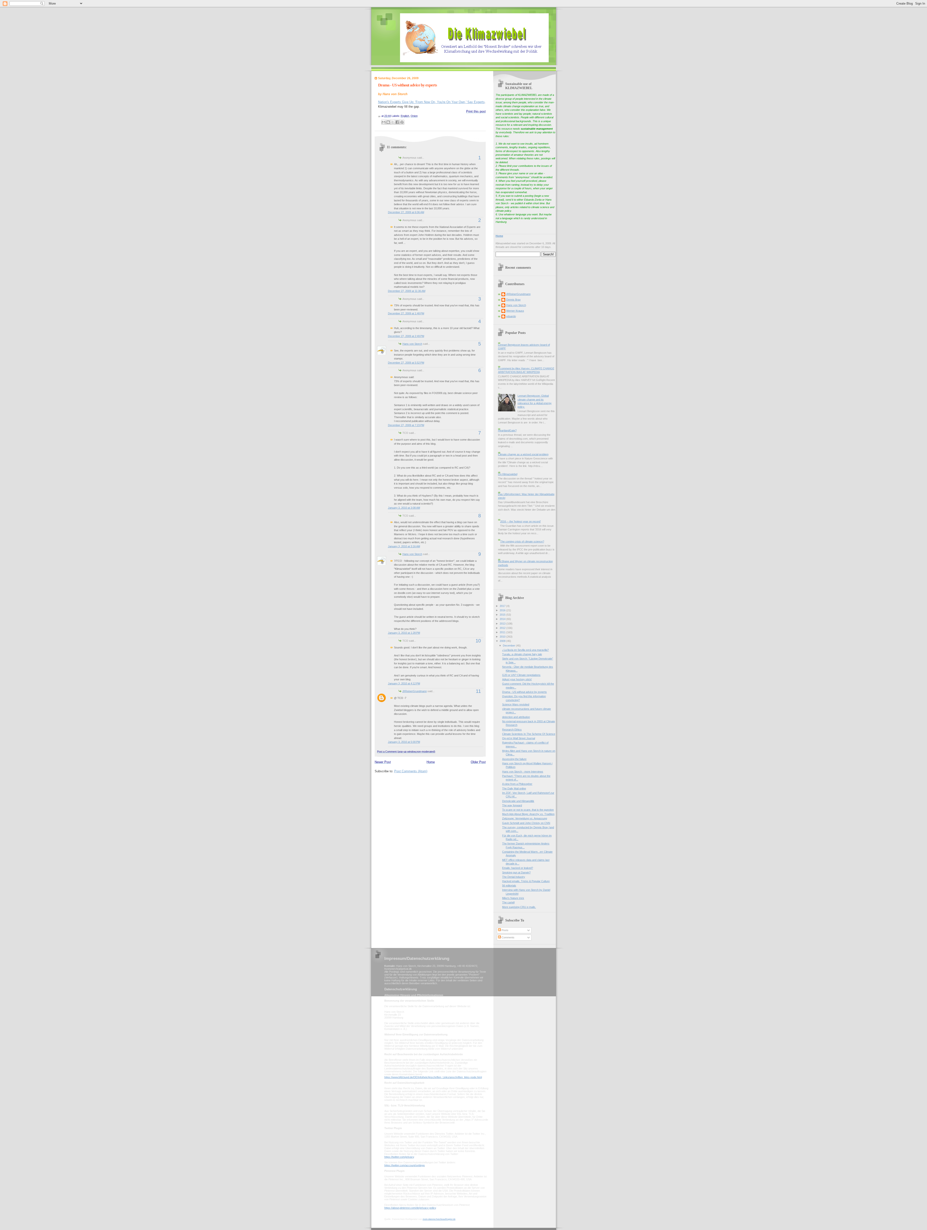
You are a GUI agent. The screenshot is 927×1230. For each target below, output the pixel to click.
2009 (503, 641)
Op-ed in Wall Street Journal (518, 738)
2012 (503, 627)
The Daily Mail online (514, 788)
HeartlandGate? (507, 430)
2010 (503, 636)
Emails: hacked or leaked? (517, 867)
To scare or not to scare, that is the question (528, 809)
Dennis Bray (513, 299)
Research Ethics (512, 729)
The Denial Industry (513, 876)
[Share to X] (392, 122)
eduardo (511, 316)
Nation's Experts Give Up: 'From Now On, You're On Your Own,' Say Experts (431, 102)
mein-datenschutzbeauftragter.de (439, 1219)
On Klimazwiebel (507, 474)
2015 (503, 614)
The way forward (512, 805)
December (509, 645)
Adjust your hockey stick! (517, 679)
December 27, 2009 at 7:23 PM (406, 425)
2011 (503, 632)
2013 (503, 623)
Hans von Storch (412, 343)
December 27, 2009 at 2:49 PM (406, 336)
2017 (503, 605)
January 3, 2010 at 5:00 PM (404, 741)
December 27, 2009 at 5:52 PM (406, 362)
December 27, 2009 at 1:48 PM (406, 313)
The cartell (508, 902)
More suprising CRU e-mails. (519, 907)
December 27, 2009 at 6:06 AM (406, 212)
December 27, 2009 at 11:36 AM (406, 290)
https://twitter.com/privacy (399, 1156)
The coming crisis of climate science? (522, 541)
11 (478, 691)
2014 (503, 619)
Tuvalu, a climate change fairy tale (522, 654)
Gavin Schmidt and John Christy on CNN (526, 823)
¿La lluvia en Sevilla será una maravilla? (525, 649)
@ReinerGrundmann (414, 691)
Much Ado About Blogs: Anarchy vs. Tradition (528, 814)
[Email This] (383, 122)
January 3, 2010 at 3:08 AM (404, 507)
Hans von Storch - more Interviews (522, 771)
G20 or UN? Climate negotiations (521, 675)
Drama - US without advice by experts (407, 85)
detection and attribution (516, 717)
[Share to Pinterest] (402, 122)
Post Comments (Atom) (410, 771)
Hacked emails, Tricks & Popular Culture (526, 881)
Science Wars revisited (515, 704)
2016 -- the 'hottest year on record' (520, 521)
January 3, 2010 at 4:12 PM (404, 683)
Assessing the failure (514, 759)
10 (478, 640)
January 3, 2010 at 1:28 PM (404, 632)
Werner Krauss (515, 310)
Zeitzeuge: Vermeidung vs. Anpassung (524, 818)
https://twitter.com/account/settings (404, 1165)
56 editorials (509, 885)
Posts (504, 930)
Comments (507, 937)
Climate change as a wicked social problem (523, 454)
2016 (503, 610)
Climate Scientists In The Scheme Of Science (528, 733)
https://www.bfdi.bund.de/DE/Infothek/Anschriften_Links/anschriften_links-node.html (433, 1077)
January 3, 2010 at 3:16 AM (404, 546)
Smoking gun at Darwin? (516, 872)
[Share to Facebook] (397, 122)
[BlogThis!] (388, 122)
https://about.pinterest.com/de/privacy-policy (410, 1207)
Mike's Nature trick (513, 898)
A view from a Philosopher (517, 783)
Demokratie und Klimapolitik (518, 801)
